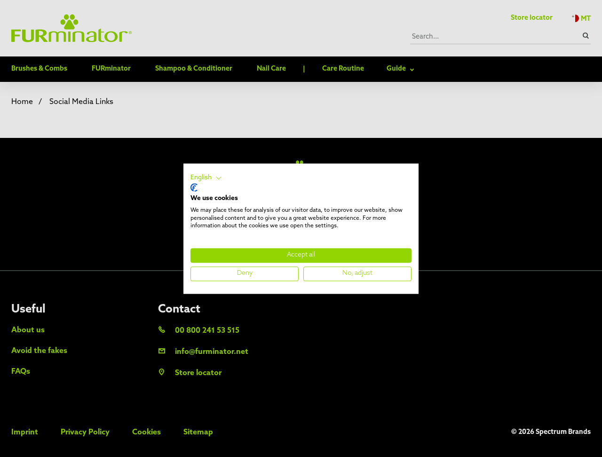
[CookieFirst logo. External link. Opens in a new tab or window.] (194, 188)
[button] (206, 178)
